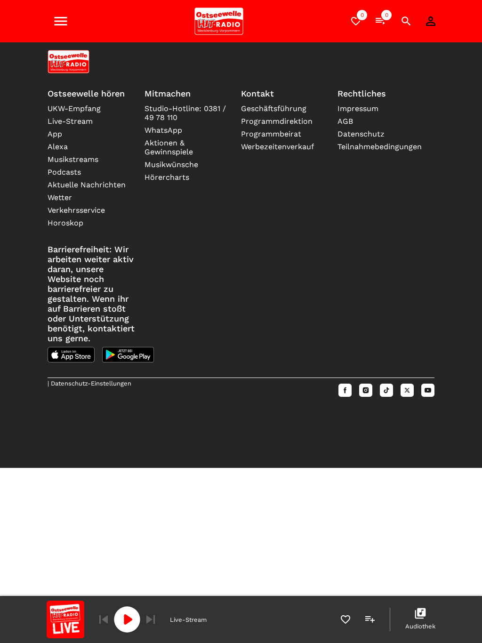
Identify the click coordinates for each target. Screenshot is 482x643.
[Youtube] (427, 390)
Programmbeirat (271, 133)
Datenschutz (361, 133)
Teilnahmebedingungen (378, 146)
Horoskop (65, 222)
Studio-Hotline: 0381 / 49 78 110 (185, 113)
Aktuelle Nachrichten (87, 184)
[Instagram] (365, 390)
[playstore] (128, 354)
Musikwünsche (171, 164)
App (55, 133)
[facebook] (345, 390)
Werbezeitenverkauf (277, 146)
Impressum (357, 108)
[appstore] (71, 354)
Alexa (58, 146)
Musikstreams (73, 159)
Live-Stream (70, 121)
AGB (345, 121)
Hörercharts (167, 177)
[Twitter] (407, 390)
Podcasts (64, 172)
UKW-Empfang (74, 108)
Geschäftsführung (273, 108)
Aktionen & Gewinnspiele (169, 147)
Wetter (60, 197)
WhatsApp (163, 130)
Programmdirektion (277, 121)
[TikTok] (386, 390)
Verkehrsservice (76, 210)
